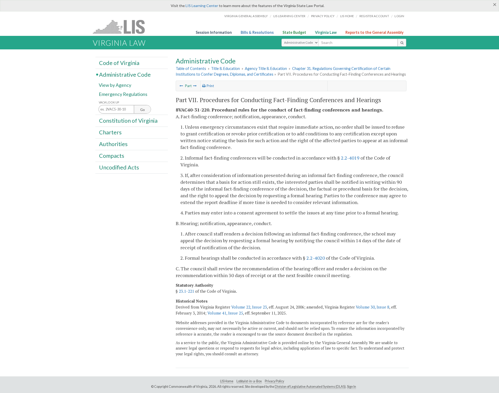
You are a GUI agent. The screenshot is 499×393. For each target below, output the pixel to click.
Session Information (214, 32)
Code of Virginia (119, 62)
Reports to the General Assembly (374, 32)
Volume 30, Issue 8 (372, 307)
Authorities (113, 144)
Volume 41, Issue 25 (225, 313)
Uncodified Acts (119, 167)
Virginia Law (326, 32)
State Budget (294, 32)
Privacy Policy (323, 16)
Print (210, 86)
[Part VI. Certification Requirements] (181, 86)
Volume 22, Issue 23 (249, 307)
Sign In (351, 387)
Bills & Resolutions (257, 32)
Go (142, 110)
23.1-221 (186, 291)
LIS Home (226, 381)
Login (399, 16)
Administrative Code (125, 74)
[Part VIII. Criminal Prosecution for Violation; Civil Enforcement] (195, 86)
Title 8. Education (225, 68)
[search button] (402, 43)
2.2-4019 (350, 158)
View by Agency (115, 85)
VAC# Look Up (109, 102)
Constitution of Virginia (128, 120)
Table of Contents (191, 68)
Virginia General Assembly (246, 16)
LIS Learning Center (202, 5)
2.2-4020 (315, 258)
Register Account (374, 16)
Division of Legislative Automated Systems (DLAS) (310, 387)
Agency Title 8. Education (266, 68)
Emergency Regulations (123, 94)
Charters (110, 132)
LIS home (347, 16)
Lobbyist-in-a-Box (249, 381)
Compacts (111, 155)
